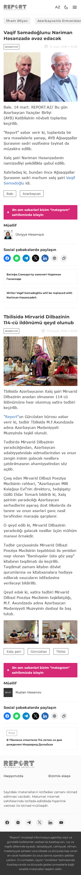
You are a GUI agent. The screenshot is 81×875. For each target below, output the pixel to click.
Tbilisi (60, 651)
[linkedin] (45, 258)
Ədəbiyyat (11, 46)
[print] (54, 258)
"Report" (11, 416)
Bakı (10, 194)
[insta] (18, 822)
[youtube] (61, 822)
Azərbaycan (32, 194)
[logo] (15, 7)
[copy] (64, 258)
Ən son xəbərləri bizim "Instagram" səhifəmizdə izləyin (41, 212)
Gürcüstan (39, 651)
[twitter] (35, 258)
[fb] (7, 258)
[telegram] (26, 258)
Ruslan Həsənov (28, 692)
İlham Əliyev (17, 21)
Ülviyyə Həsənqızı (30, 234)
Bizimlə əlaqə (59, 776)
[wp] (16, 258)
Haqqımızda (13, 776)
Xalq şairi (14, 651)
